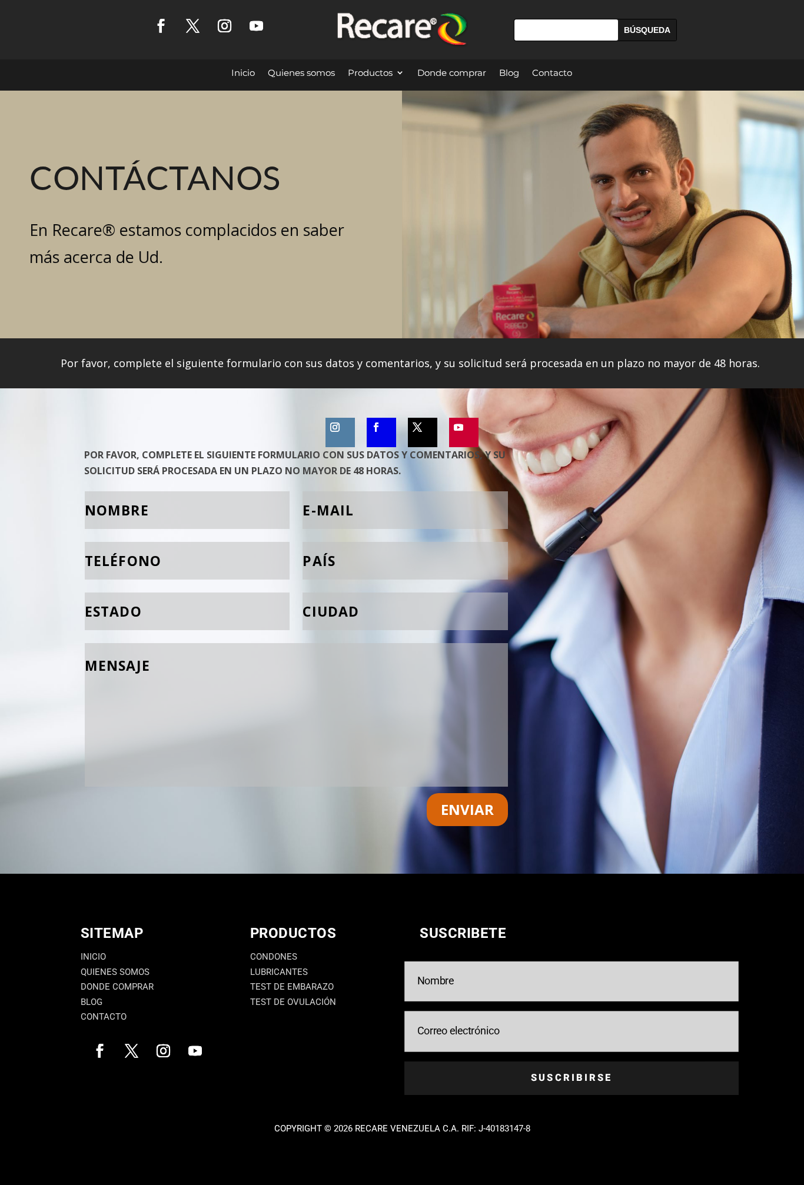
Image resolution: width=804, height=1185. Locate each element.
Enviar (467, 809)
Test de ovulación (293, 1002)
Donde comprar (451, 72)
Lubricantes (279, 972)
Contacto (552, 72)
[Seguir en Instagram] (224, 25)
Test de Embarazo (292, 986)
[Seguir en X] (192, 25)
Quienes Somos (115, 972)
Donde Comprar (117, 986)
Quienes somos (301, 72)
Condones (273, 956)
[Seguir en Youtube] (256, 25)
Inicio (243, 72)
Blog (509, 72)
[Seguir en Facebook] (160, 25)
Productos (370, 72)
